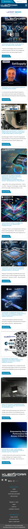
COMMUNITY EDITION (14, 509)
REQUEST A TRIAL (14, 502)
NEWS (14, 504)
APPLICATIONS (14, 496)
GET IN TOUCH (7, 1)
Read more (6, 56)
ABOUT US (19, 1)
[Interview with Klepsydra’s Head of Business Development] (14, 73)
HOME (14, 489)
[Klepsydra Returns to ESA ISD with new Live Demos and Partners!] (14, 30)
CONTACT (14, 506)
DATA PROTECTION (14, 519)
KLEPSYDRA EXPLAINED (14, 493)
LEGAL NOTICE (14, 517)
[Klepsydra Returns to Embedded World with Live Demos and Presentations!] (14, 209)
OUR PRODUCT (14, 491)
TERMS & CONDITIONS (14, 521)
